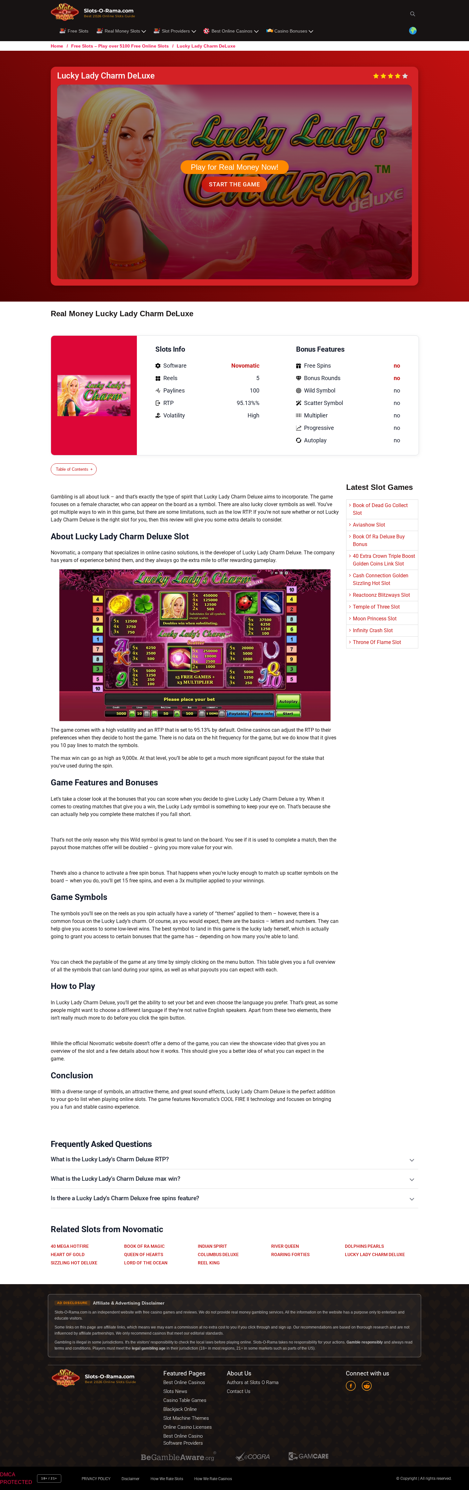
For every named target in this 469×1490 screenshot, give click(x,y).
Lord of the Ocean (146, 1262)
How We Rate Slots (167, 1478)
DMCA (7, 1474)
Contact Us (238, 1391)
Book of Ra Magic (144, 1246)
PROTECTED (16, 1482)
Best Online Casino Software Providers (183, 1439)
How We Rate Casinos (213, 1478)
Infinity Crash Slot (373, 630)
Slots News (175, 1391)
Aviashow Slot (369, 525)
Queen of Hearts (143, 1254)
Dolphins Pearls (364, 1246)
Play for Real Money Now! (235, 167)
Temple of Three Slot (376, 607)
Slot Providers (176, 31)
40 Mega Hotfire (70, 1246)
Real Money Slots (122, 31)
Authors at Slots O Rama (253, 1382)
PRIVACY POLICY (96, 1478)
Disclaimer (130, 1478)
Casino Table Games (184, 1400)
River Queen (285, 1246)
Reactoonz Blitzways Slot (381, 595)
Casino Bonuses (290, 31)
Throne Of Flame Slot (377, 642)
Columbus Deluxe (218, 1254)
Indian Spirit (212, 1246)
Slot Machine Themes (186, 1418)
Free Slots (78, 31)
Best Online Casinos (232, 31)
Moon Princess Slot (375, 619)
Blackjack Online (180, 1409)
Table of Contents (72, 469)
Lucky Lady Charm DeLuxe (375, 1254)
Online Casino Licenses (187, 1427)
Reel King (209, 1262)
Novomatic (245, 365)
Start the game (234, 184)
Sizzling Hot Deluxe (74, 1262)
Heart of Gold (68, 1254)
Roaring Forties (290, 1254)
